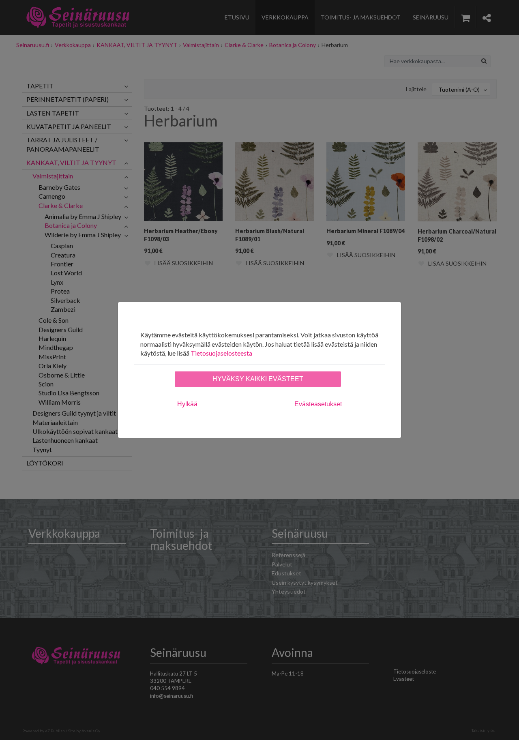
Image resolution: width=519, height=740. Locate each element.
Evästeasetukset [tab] (318, 404)
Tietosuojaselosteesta (221, 353)
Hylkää (187, 404)
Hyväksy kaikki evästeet (257, 378)
